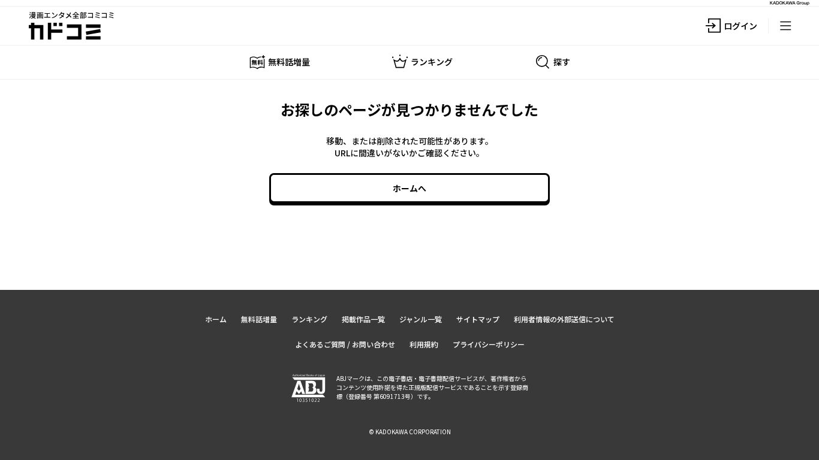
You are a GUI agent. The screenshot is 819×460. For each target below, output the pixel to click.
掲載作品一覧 (363, 319)
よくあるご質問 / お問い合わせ (345, 344)
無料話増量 (259, 319)
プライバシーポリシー (489, 344)
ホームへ (409, 188)
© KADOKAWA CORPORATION (410, 431)
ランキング (309, 319)
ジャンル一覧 (420, 319)
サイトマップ (477, 319)
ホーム (216, 319)
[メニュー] (785, 26)
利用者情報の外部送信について (564, 319)
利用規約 (424, 344)
